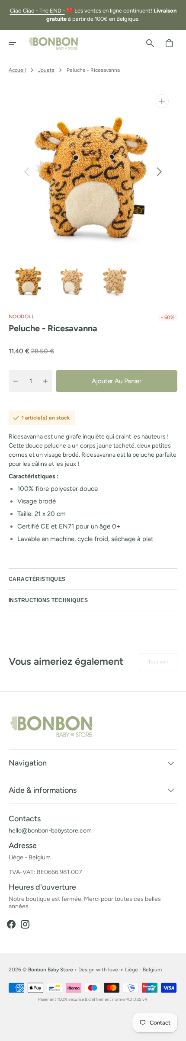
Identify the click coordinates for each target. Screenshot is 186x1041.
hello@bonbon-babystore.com (50, 830)
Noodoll (21, 317)
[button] (18, 43)
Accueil (17, 70)
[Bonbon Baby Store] (54, 43)
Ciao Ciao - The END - (37, 10)
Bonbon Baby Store (50, 970)
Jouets (46, 70)
